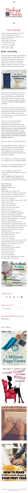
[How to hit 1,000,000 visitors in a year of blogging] (14, 365)
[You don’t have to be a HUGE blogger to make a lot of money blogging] (14, 402)
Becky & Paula (14, 12)
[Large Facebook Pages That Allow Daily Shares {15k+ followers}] (14, 440)
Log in (18, 490)
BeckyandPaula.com (16, 489)
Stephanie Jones (12, 490)
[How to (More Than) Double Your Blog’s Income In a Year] (14, 480)
